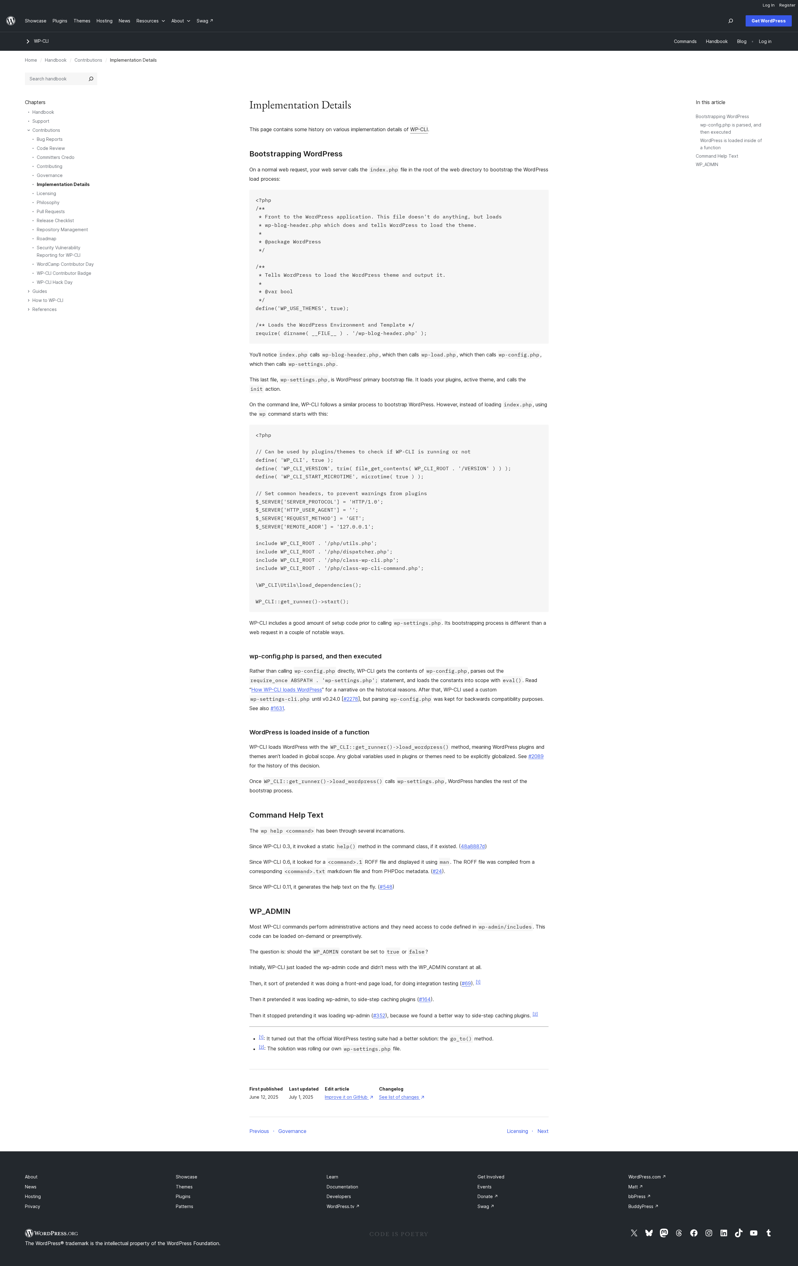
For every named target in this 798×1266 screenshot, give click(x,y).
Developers (339, 1196)
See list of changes (401, 1097)
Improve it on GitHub (349, 1097)
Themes (184, 1186)
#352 (379, 1015)
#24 (437, 871)
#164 (425, 999)
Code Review (51, 148)
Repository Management (62, 229)
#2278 (351, 699)
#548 (386, 887)
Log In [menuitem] (769, 4)
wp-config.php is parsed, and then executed (315, 656)
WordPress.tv (343, 1206)
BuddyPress (643, 1206)
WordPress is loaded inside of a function (309, 732)
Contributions (88, 60)
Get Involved (491, 1176)
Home (31, 60)
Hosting (33, 1196)
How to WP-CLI (47, 300)
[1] (478, 981)
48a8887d (473, 846)
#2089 (536, 756)
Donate (488, 1196)
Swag (486, 1206)
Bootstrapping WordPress (722, 116)
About (31, 1176)
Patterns (184, 1206)
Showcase (186, 1176)
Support (40, 121)
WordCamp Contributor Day (65, 264)
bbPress (639, 1196)
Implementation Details (63, 184)
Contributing (49, 166)
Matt (635, 1186)
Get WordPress (769, 20)
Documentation (342, 1186)
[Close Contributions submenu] (28, 130)
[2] (535, 1013)
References (44, 309)
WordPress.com (647, 1176)
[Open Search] (730, 21)
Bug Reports (50, 139)
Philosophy (48, 202)
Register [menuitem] (787, 4)
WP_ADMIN (707, 164)
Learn (332, 1176)
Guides (39, 291)
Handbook (56, 60)
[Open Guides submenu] (28, 291)
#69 (466, 984)
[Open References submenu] (28, 309)
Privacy (32, 1206)
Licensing (46, 193)
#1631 (277, 708)
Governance (50, 175)
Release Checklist (55, 220)
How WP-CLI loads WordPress (286, 689)
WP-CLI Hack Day (55, 282)
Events (485, 1186)
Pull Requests (51, 211)
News (30, 1186)
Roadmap (46, 238)
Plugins (183, 1196)
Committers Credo (56, 157)
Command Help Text (717, 156)
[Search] (91, 79)
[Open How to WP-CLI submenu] (28, 300)
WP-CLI (41, 41)
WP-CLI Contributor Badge (64, 273)
